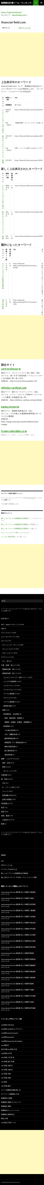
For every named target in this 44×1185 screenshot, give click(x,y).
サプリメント (6, 657)
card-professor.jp (11, 368)
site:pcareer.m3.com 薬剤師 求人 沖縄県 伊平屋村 (18, 929)
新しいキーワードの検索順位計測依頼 (14, 518)
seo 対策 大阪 (6, 1074)
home (3, 12)
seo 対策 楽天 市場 (7, 1061)
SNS (2, 628)
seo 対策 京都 (6, 1078)
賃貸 (2, 812)
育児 (2, 807)
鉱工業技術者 (9, 751)
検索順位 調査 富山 (7, 1114)
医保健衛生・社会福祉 (11, 714)
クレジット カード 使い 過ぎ (3, 121)
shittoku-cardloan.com (13, 387)
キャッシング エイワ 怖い (10, 532)
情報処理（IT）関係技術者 (14, 742)
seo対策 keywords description (11, 1041)
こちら (32, 609)
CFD (3, 783)
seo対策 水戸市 (6, 1053)
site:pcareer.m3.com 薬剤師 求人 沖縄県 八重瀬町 (18, 910)
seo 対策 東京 (6, 1086)
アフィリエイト (6, 633)
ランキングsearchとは (9, 869)
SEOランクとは (24, 28)
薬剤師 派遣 (7, 706)
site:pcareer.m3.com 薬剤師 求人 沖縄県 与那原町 (18, 977)
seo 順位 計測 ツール (8, 1122)
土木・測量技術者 (11, 734)
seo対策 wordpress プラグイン (12, 1029)
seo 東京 (4, 1082)
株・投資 (4, 779)
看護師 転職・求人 (8, 669)
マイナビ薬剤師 (8, 694)
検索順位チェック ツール (10, 1110)
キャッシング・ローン (10, 645)
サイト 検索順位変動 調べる (11, 1090)
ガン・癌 (5, 661)
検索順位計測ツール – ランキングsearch (17, 2)
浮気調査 (4, 803)
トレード (5, 791)
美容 (3, 767)
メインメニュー (41, 2)
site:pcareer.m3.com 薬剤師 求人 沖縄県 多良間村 (18, 904)
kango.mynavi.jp (10, 406)
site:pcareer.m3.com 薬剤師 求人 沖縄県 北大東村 (18, 935)
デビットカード (7, 653)
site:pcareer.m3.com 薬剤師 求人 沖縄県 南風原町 (18, 971)
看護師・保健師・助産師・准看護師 (17, 722)
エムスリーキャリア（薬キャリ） (15, 677)
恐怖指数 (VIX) (7, 795)
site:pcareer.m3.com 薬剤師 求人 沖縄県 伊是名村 (18, 923)
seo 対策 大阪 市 (7, 1065)
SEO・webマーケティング (10, 624)
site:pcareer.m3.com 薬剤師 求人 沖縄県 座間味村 (18, 959)
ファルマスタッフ (9, 690)
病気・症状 (6, 763)
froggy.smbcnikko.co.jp (14, 431)
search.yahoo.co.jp (19, 15)
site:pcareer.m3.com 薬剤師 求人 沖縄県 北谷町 (17, 1002)
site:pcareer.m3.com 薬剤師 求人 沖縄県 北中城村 (18, 996)
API (2, 861)
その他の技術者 (10, 730)
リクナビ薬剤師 (8, 702)
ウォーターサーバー (8, 637)
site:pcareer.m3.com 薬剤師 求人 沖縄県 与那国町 (18, 892)
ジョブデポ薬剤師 (9, 681)
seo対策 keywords (7, 1037)
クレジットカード (8, 649)
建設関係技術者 (10, 738)
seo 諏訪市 (5, 1045)
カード (3, 641)
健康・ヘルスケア (7, 759)
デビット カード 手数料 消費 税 (3, 276)
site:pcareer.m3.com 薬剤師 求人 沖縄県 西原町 (17, 984)
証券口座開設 (7, 799)
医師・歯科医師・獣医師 (13, 718)
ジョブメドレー (8, 685)
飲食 (2, 824)
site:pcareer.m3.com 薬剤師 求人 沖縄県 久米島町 (18, 916)
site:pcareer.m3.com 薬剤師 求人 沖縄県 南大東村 (18, 941)
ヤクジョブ (7, 698)
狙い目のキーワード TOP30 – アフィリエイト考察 (19, 877)
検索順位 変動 (6, 1106)
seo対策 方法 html (7, 1025)
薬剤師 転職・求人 (8, 673)
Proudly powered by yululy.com (10, 1182)
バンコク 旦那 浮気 (7, 537)
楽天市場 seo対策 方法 (9, 1049)
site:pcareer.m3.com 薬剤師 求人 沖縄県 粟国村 (17, 953)
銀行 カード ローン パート (3, 146)
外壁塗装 (4, 775)
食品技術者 (8, 755)
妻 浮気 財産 (3, 304)
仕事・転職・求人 (7, 665)
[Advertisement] (22, 55)
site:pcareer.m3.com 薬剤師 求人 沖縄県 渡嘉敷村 (18, 965)
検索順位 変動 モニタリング (11, 1102)
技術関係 (6, 726)
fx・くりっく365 (8, 787)
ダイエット (7, 771)
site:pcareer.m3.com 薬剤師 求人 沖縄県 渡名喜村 (18, 947)
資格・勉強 (5, 816)
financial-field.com (14, 12)
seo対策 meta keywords (9, 1033)
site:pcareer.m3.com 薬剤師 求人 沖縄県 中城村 (17, 990)
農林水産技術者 (10, 746)
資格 (3, 710)
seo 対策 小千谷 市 (7, 1057)
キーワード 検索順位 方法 (10, 1094)
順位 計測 (4, 1118)
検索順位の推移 (6, 1098)
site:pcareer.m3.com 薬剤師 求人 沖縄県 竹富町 (17, 898)
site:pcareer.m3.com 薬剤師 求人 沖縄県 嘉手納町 (18, 1008)
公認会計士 (6, 820)
